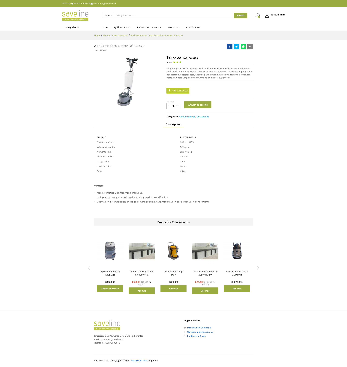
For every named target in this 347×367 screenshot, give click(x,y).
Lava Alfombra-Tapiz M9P (173, 273)
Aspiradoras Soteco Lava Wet (110, 273)
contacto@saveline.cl (104, 3)
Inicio (105, 27)
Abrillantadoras (187, 116)
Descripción (173, 124)
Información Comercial (149, 27)
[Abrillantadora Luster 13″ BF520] (229, 46)
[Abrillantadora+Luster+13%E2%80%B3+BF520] (236, 46)
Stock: (169, 62)
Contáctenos (193, 27)
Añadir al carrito (198, 104)
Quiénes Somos (122, 27)
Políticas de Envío (196, 336)
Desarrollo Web (139, 360)
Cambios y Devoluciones (200, 332)
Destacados (203, 116)
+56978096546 (82, 3)
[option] (110, 266)
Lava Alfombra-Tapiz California (237, 273)
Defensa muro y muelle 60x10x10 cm (142, 273)
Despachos (174, 27)
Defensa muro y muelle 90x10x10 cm (205, 273)
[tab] (173, 125)
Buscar (240, 15)
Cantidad (170, 102)
